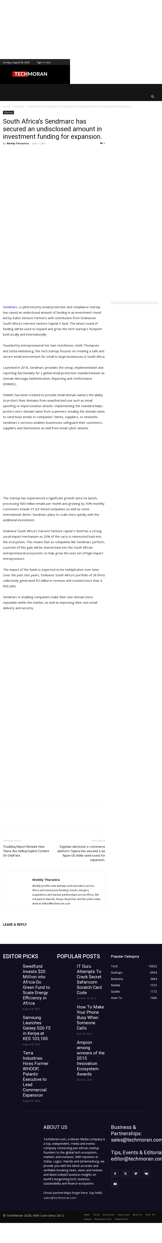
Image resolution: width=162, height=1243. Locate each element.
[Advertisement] (81, 29)
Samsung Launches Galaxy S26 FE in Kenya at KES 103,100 (37, 1028)
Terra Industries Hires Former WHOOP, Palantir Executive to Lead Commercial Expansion (36, 1074)
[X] (43, 153)
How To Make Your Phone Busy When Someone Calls (90, 1017)
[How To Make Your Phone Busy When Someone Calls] (65, 1010)
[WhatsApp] (62, 153)
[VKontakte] (146, 1174)
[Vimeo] (136, 1174)
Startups (19, 106)
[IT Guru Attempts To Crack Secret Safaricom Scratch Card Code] (65, 969)
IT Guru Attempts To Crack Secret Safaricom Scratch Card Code (89, 979)
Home (6, 106)
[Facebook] (33, 153)
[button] (152, 96)
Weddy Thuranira (18, 143)
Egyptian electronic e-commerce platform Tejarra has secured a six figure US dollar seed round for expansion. (81, 853)
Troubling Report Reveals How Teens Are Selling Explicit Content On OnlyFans (26, 851)
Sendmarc (10, 307)
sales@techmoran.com (59, 1198)
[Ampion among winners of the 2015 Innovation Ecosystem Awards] (65, 1045)
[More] (72, 153)
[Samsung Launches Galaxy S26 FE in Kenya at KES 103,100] (11, 1021)
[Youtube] (115, 1184)
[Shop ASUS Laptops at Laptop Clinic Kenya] (54, 692)
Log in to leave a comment (21, 932)
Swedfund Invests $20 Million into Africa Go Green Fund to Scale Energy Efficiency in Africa (36, 985)
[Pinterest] (53, 153)
